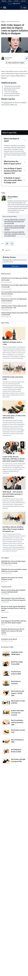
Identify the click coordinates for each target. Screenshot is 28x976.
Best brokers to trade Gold (18, 731)
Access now (15, 266)
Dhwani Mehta (8, 57)
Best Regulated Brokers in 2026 (16, 751)
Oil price (10, 1)
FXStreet (7, 59)
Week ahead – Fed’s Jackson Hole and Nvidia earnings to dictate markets (12, 494)
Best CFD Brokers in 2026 (17, 741)
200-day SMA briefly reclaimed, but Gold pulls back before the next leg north (14, 221)
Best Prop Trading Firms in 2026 (17, 663)
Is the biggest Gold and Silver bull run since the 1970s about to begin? (13, 622)
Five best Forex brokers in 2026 (16, 673)
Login (24, 7)
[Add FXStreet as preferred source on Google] (15, 62)
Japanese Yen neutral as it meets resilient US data (12, 578)
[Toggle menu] (1, 7)
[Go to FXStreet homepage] (4, 8)
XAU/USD (16, 1)
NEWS (3, 21)
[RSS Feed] (12, 243)
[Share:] (7, 243)
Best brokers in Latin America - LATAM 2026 (17, 693)
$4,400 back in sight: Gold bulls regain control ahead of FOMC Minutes (14, 227)
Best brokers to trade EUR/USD (18, 702)
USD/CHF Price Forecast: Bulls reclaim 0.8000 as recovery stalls (14, 570)
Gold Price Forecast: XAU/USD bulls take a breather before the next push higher (14, 234)
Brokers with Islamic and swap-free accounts (17, 713)
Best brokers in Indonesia (16, 682)
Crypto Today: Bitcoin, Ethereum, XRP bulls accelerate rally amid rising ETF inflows (13, 459)
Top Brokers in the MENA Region (17, 653)
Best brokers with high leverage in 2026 (18, 760)
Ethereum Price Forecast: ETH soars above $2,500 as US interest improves (13, 599)
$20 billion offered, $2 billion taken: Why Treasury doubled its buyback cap (13, 529)
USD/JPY (6, 102)
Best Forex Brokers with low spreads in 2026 (17, 722)
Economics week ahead (9, 639)
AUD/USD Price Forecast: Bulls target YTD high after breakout (13, 562)
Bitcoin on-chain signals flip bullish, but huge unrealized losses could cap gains (13, 608)
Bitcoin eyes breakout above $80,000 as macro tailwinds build (13, 591)
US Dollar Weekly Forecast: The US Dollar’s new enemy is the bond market (12, 631)
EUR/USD (23, 1)
